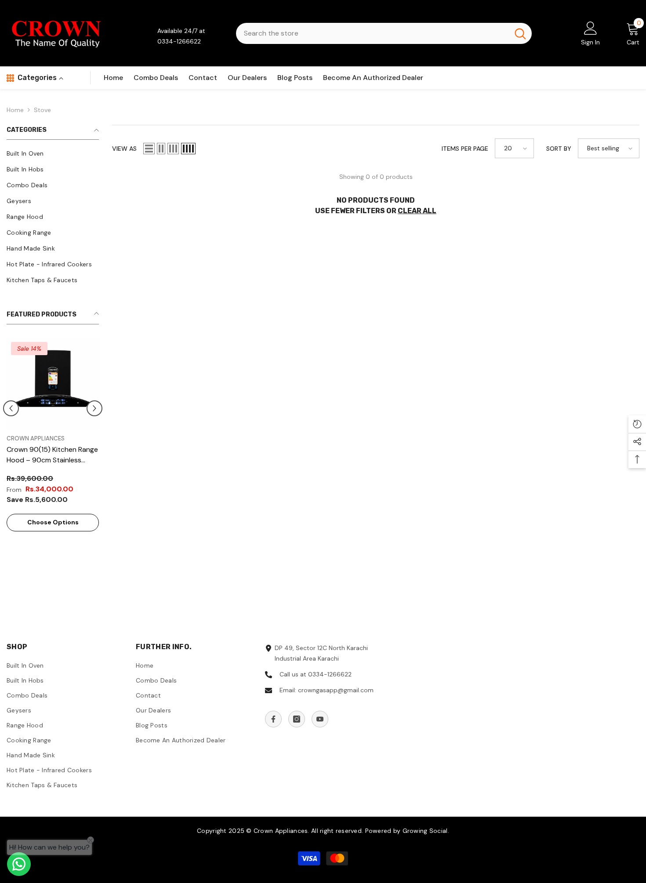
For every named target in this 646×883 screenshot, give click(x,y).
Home (15, 110)
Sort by (558, 149)
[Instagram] (296, 719)
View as (124, 149)
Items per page (465, 149)
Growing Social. (426, 831)
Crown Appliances (36, 438)
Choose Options (53, 522)
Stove (42, 110)
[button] (11, 408)
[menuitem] (53, 153)
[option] (52, 439)
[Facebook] (273, 719)
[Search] (384, 33)
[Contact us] (19, 864)
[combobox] (372, 33)
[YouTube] (320, 719)
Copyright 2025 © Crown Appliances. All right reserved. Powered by (299, 831)
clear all (417, 211)
